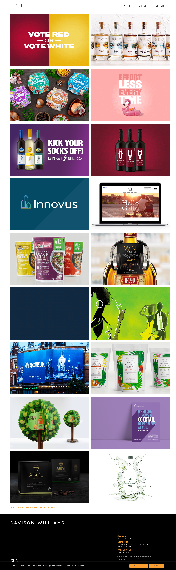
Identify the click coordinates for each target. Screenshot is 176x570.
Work (127, 6)
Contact (160, 6)
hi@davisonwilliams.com (128, 552)
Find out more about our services (32, 507)
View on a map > (125, 546)
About (142, 6)
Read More (138, 566)
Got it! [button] (156, 566)
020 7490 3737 (124, 538)
